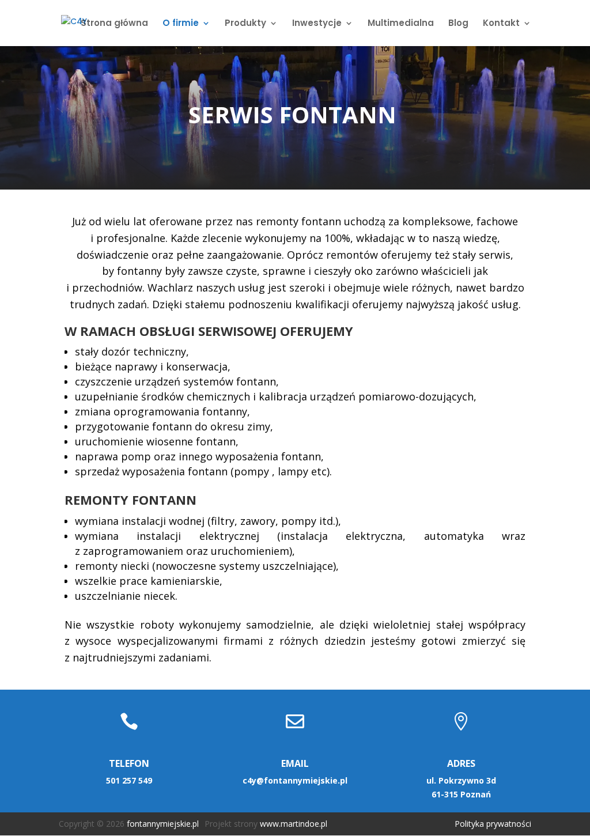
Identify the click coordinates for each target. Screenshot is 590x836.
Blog (458, 24)
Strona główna (114, 24)
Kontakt (501, 24)
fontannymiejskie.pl (163, 823)
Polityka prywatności (493, 823)
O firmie (180, 24)
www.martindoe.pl (293, 823)
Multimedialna (401, 24)
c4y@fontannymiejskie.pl (295, 780)
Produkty (245, 24)
